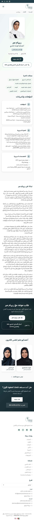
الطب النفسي (28, 464)
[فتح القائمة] (3, 6)
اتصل (16, 65)
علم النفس (28, 470)
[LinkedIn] (9, 1)
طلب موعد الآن (16, 318)
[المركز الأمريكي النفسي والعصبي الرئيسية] (28, 420)
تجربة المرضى (28, 453)
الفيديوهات (28, 455)
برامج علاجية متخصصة (25, 475)
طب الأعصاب (28, 467)
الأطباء (24, 12)
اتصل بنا (17, 405)
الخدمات (29, 439)
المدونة (29, 450)
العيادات (29, 445)
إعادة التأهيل (28, 472)
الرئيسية (30, 12)
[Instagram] (4, 1)
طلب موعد (16, 59)
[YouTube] (2, 1)
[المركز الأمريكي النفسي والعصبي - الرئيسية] (28, 6)
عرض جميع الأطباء (18, 377)
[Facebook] (7, 1)
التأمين (29, 447)
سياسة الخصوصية (9, 515)
